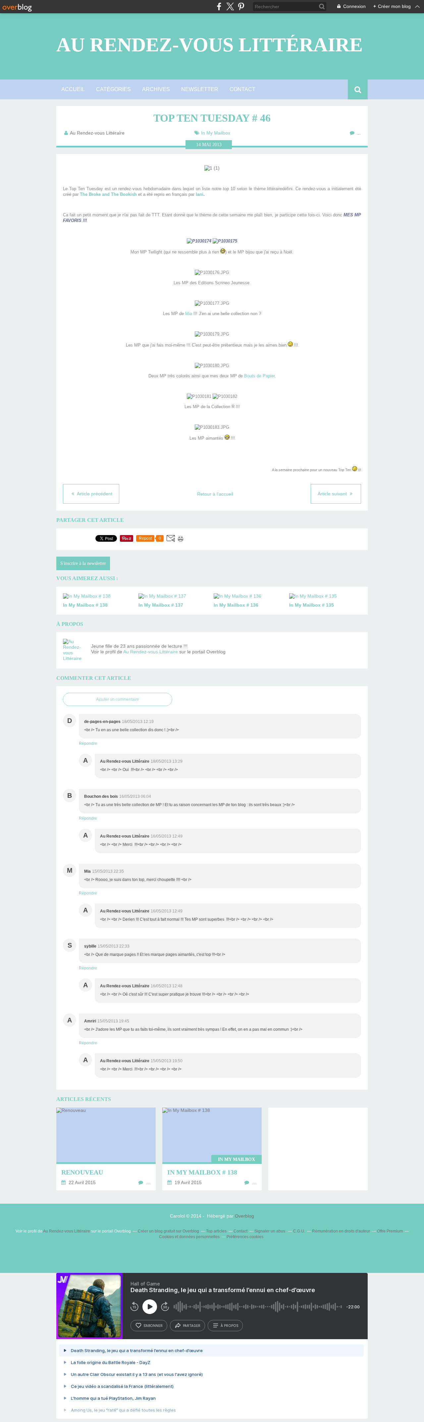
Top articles (216, 1231)
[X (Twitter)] (230, 6)
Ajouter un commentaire (117, 699)
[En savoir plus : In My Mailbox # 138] (212, 1149)
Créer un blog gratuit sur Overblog (168, 1231)
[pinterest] (241, 6)
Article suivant (333, 493)
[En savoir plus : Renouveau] (106, 1149)
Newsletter (199, 89)
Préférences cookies (245, 1236)
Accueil (73, 89)
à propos (229, 1326)
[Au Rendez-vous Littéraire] (74, 650)
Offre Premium (390, 1231)
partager (191, 1326)
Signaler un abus (270, 1231)
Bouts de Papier (259, 375)
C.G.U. (299, 1231)
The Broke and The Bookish (108, 194)
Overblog (244, 1216)
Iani (199, 194)
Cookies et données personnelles (189, 1236)
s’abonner (153, 1326)
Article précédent (94, 493)
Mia (188, 313)
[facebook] (219, 6)
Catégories (113, 89)
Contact (242, 89)
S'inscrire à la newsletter (83, 563)
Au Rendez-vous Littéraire (209, 45)
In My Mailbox (215, 133)
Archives (156, 89)
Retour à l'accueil (215, 494)
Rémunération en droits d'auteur (341, 1231)
